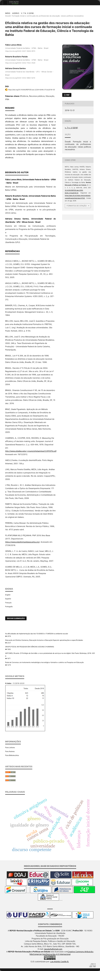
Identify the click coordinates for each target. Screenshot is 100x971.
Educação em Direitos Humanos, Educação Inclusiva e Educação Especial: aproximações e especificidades (44, 640)
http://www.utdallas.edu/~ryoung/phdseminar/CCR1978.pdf (30, 451)
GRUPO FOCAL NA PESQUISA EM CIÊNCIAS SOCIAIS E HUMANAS (29, 647)
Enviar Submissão (16, 618)
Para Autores (10, 751)
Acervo (15, 13)
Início (7, 13)
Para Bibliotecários (12, 755)
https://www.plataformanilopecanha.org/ (22, 542)
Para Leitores (10, 747)
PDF (68, 95)
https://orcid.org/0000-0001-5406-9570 (20, 51)
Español (8, 599)
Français (8, 603)
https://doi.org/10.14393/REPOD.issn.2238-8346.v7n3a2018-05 (31, 90)
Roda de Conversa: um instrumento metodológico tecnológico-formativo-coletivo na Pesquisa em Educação (44, 662)
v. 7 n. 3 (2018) (27, 13)
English (7, 595)
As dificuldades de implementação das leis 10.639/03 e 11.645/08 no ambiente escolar (36, 634)
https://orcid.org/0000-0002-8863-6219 (20, 78)
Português (9, 606)
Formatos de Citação (77, 206)
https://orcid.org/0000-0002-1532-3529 (20, 63)
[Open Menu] (5, 2)
